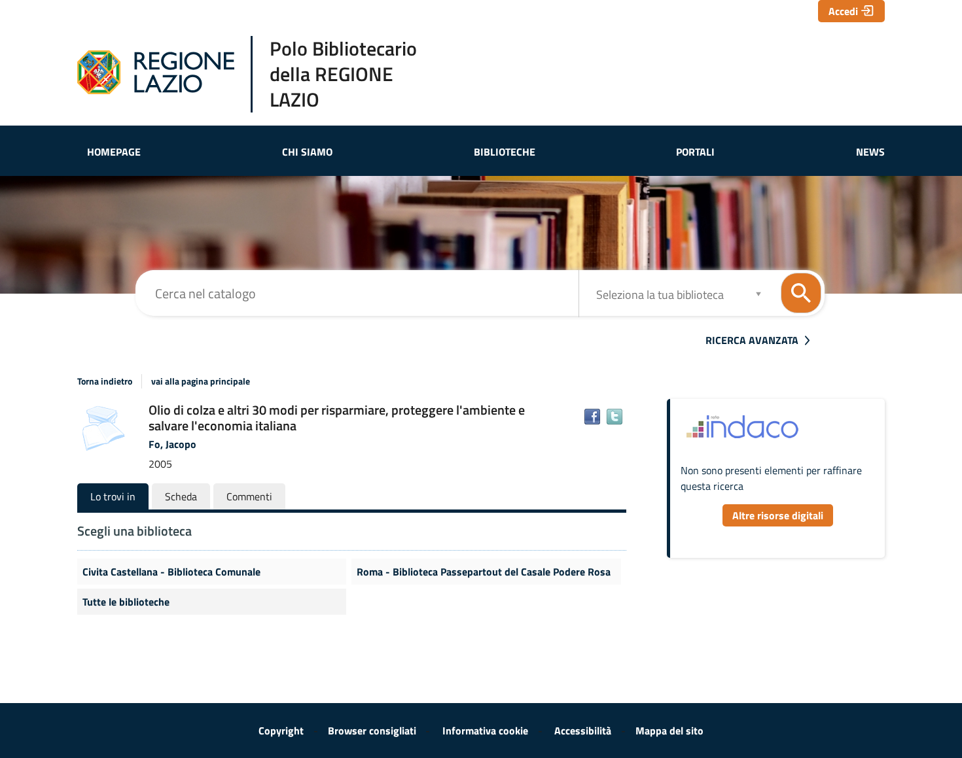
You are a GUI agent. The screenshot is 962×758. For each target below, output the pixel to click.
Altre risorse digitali (777, 515)
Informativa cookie (485, 730)
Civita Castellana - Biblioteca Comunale (171, 571)
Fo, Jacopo (172, 444)
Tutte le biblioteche (125, 602)
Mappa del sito (669, 730)
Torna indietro (104, 381)
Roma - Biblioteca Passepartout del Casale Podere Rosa (484, 571)
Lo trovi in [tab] (112, 496)
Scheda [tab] (181, 496)
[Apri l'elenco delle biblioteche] (758, 293)
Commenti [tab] (249, 496)
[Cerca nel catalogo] (801, 293)
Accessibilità (582, 730)
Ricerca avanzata (751, 340)
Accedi (843, 11)
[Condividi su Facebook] (592, 416)
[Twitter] (614, 416)
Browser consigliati (372, 730)
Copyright (281, 730)
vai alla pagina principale (200, 381)
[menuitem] (114, 152)
